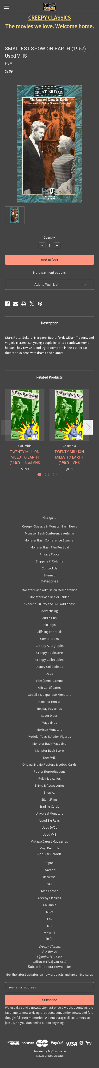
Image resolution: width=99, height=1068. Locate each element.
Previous (6, 427)
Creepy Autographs (50, 645)
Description (49, 323)
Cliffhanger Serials (49, 631)
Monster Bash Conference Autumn (49, 533)
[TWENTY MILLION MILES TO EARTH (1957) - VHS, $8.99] (69, 415)
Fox (49, 919)
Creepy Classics (49, 898)
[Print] (23, 303)
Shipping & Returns (49, 561)
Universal (49, 877)
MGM (49, 912)
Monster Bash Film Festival (50, 547)
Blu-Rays (49, 624)
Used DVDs (49, 827)
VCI (49, 884)
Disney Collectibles (49, 666)
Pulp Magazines (49, 778)
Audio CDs (49, 618)
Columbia (49, 905)
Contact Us (49, 568)
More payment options (49, 272)
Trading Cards (49, 806)
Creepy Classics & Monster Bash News (49, 526)
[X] (32, 303)
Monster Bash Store (49, 750)
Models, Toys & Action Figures (49, 736)
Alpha (50, 863)
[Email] (15, 303)
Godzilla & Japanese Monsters (49, 694)
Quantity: (49, 237)
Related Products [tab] (49, 377)
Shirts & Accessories (50, 785)
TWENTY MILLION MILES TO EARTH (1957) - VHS (69, 457)
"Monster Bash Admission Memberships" (49, 590)
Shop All (49, 792)
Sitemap (49, 575)
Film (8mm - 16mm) (49, 680)
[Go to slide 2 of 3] (47, 474)
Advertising (49, 611)
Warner (49, 870)
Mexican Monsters (49, 729)
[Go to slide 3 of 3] (54, 474)
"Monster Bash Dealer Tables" (49, 597)
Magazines (49, 722)
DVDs (49, 673)
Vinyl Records (49, 848)
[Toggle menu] (6, 6)
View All (49, 933)
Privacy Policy (50, 554)
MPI (49, 926)
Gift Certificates (49, 687)
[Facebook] (7, 303)
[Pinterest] (40, 303)
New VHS (49, 757)
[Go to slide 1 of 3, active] (39, 474)
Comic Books (49, 638)
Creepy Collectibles (49, 659)
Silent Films (49, 799)
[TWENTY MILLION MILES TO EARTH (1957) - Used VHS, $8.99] (25, 415)
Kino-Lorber (49, 891)
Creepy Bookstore (49, 652)
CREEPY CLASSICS (49, 17)
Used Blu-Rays (49, 820)
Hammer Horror (49, 701)
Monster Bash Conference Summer (50, 540)
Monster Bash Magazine (49, 743)
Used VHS (49, 834)
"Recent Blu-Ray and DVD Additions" (49, 604)
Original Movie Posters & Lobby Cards (49, 764)
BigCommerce (57, 1051)
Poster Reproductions (50, 771)
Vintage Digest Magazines (49, 841)
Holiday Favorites (49, 708)
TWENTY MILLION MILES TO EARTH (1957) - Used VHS (25, 457)
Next (88, 427)
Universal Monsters (49, 813)
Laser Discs (49, 715)
